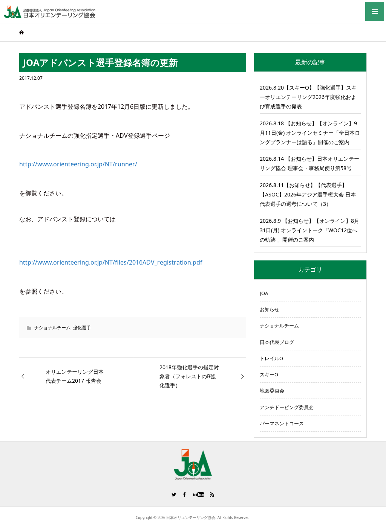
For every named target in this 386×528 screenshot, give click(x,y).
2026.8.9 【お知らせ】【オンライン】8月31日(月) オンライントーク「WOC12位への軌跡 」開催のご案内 (309, 230)
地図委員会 (272, 390)
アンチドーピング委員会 (287, 407)
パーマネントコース (282, 423)
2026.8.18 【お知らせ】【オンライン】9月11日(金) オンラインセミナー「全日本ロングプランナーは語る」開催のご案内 (310, 133)
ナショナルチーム (52, 327)
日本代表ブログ (277, 342)
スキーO (269, 374)
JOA (264, 293)
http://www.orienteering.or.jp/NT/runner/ (78, 164)
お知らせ (269, 309)
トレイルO (271, 358)
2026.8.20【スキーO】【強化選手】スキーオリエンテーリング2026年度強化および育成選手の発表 (308, 97)
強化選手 (82, 327)
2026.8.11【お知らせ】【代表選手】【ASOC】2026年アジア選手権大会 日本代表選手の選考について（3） (308, 194)
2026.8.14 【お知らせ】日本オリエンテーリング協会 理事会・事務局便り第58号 (309, 163)
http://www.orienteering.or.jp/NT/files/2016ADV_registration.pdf (110, 262)
